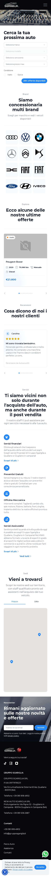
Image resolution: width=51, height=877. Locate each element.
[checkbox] (5, 75)
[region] (25, 264)
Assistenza (8, 848)
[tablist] (25, 601)
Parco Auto (9, 844)
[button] (12, 662)
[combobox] (25, 44)
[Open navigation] (45, 5)
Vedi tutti (25, 556)
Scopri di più (10, 460)
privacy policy (13, 736)
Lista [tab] (36, 601)
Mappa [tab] (14, 601)
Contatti (8, 853)
